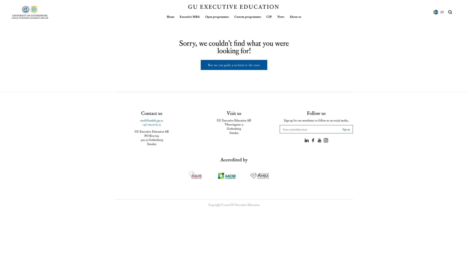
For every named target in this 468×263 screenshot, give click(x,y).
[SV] (435, 12)
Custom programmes (247, 16)
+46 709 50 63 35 (151, 124)
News (280, 16)
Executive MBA (190, 16)
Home (170, 16)
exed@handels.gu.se (151, 120)
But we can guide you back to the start (234, 65)
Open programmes (217, 16)
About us (295, 16)
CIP (269, 16)
